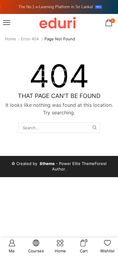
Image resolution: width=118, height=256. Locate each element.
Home (10, 38)
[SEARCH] (94, 128)
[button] (6, 23)
